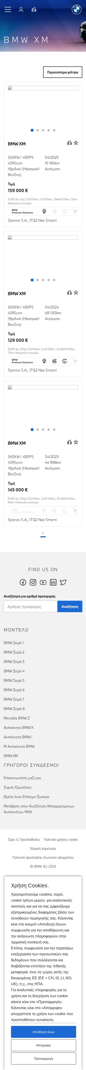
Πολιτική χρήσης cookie (61, 839)
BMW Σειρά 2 (14, 652)
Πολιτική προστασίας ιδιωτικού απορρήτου (43, 857)
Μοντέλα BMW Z (17, 718)
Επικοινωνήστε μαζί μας (22, 778)
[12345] (43, 112)
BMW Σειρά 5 (14, 680)
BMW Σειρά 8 (14, 708)
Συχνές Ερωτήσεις (18, 787)
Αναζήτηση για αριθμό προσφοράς (29, 596)
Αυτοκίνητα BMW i (18, 737)
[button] (8, 9)
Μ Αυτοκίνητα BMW (19, 746)
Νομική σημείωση (43, 848)
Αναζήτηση (69, 606)
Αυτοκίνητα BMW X (18, 727)
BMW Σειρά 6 (14, 690)
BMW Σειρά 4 (14, 671)
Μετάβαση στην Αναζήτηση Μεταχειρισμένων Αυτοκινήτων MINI (39, 809)
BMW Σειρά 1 (14, 642)
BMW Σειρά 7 (14, 699)
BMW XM (17, 144)
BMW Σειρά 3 (14, 661)
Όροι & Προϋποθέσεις (24, 839)
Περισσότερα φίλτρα (62, 72)
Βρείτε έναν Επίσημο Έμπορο (27, 796)
